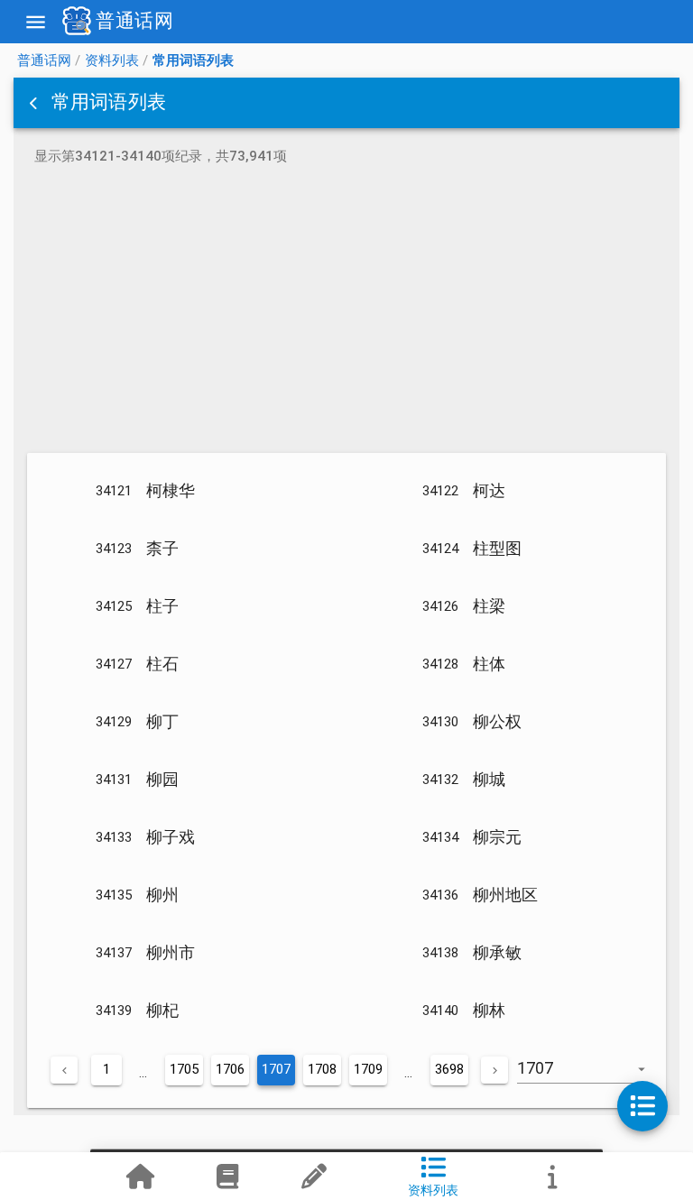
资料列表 (112, 60)
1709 (368, 1069)
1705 (184, 1069)
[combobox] (591, 1077)
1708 (322, 1069)
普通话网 (44, 60)
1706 (230, 1069)
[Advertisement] (346, 312)
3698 (449, 1069)
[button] (35, 102)
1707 (276, 1069)
